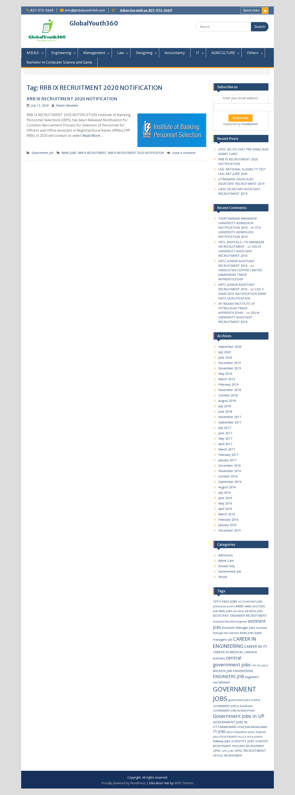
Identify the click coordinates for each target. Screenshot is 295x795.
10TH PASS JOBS (225, 601)
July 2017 (224, 428)
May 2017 (225, 438)
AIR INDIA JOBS (254, 611)
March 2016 (226, 514)
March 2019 (226, 379)
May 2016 (225, 503)
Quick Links (251, 10)
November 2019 (229, 368)
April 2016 (225, 509)
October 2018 (228, 395)
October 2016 (228, 476)
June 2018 (225, 411)
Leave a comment (183, 153)
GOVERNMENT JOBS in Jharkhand (232, 706)
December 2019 (229, 363)
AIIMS (239, 606)
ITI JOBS (219, 731)
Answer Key (226, 566)
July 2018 (224, 406)
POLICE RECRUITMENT (250, 736)
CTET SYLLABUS (259, 665)
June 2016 (225, 498)
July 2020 (224, 352)
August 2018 (227, 401)
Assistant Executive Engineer (230, 621)
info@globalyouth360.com (85, 10)
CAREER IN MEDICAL (228, 652)
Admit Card (226, 561)
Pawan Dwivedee (67, 105)
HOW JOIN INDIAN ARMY (252, 727)
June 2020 (225, 357)
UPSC (217, 750)
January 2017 (227, 460)
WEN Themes (183, 783)
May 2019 (225, 374)
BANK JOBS (69, 153)
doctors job (222, 670)
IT (197, 52)
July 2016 (224, 492)
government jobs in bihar (244, 700)
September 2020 (229, 347)
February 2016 (228, 519)
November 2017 (229, 417)
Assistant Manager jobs (238, 628)
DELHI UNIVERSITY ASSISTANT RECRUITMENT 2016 (239, 251)
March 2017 (226, 449)
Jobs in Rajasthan (237, 732)
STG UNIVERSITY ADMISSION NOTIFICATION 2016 (239, 232)
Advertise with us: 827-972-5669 (146, 10)
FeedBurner (249, 124)
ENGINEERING (243, 671)
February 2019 (228, 384)
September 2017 (229, 422)
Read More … (92, 135)
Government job (42, 153)
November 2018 (229, 390)
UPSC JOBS (228, 750)
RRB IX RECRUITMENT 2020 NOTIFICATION (72, 98)
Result (222, 577)
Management (94, 52)
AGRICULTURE (223, 52)
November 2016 (229, 471)
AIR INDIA (238, 611)
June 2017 (225, 433)
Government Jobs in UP (238, 716)
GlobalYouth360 (94, 23)
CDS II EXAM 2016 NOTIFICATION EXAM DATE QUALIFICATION (242, 293)
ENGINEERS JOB (228, 676)
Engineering (61, 52)
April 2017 (225, 444)
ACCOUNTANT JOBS (250, 601)
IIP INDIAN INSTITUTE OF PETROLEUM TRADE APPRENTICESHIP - (236, 308)
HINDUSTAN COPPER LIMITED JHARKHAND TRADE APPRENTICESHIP (240, 274)
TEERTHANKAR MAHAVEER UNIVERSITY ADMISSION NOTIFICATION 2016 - (237, 223)
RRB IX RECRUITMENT (92, 153)
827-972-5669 (41, 10)
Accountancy (175, 52)
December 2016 (229, 465)
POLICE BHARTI (228, 737)
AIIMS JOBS (225, 611)
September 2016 (229, 482)
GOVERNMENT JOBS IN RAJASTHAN (234, 710)
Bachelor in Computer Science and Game (59, 62)
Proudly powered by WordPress (124, 783)
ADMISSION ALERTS (224, 606)
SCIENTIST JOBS (242, 741)
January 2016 (227, 525)
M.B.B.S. (33, 52)
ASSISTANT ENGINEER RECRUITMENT (240, 615)
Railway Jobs (221, 741)
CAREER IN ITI (255, 646)
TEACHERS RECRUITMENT (248, 746)
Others (252, 52)
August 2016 (227, 487)
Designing (144, 52)
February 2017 (228, 455)
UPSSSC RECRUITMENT (227, 755)
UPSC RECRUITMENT (250, 750)
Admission (225, 555)
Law (120, 52)
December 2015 (229, 530)
